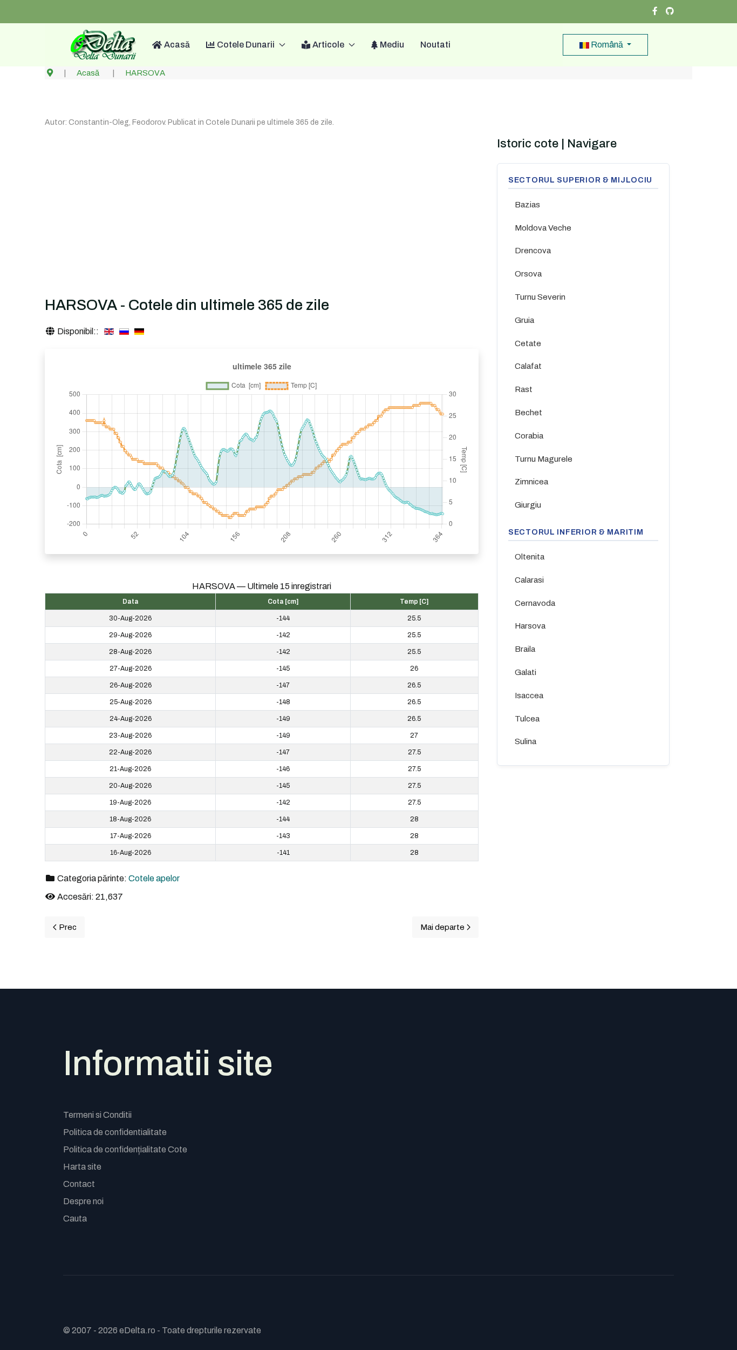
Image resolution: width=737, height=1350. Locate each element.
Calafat (528, 366)
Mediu (392, 44)
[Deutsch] (139, 331)
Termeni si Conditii (97, 1114)
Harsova (530, 626)
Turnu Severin (540, 297)
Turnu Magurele (543, 459)
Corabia (529, 435)
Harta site (82, 1166)
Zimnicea (531, 481)
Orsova (528, 273)
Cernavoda (535, 603)
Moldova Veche (543, 228)
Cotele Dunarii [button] (246, 44)
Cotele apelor (154, 878)
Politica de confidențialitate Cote (125, 1149)
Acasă (177, 44)
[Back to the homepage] (99, 44)
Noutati (435, 44)
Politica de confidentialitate (115, 1132)
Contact (79, 1184)
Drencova (533, 250)
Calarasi (529, 580)
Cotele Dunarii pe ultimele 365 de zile (269, 122)
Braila (525, 649)
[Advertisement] (262, 209)
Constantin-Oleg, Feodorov (117, 122)
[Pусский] (124, 331)
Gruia (524, 320)
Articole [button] (328, 44)
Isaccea (529, 695)
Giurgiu (528, 505)
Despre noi (83, 1201)
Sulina (525, 741)
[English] (109, 331)
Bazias (527, 204)
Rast (524, 389)
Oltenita (529, 556)
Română (607, 44)
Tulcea (527, 718)
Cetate (528, 343)
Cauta (75, 1218)
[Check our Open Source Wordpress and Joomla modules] (670, 11)
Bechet (528, 412)
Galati (525, 672)
